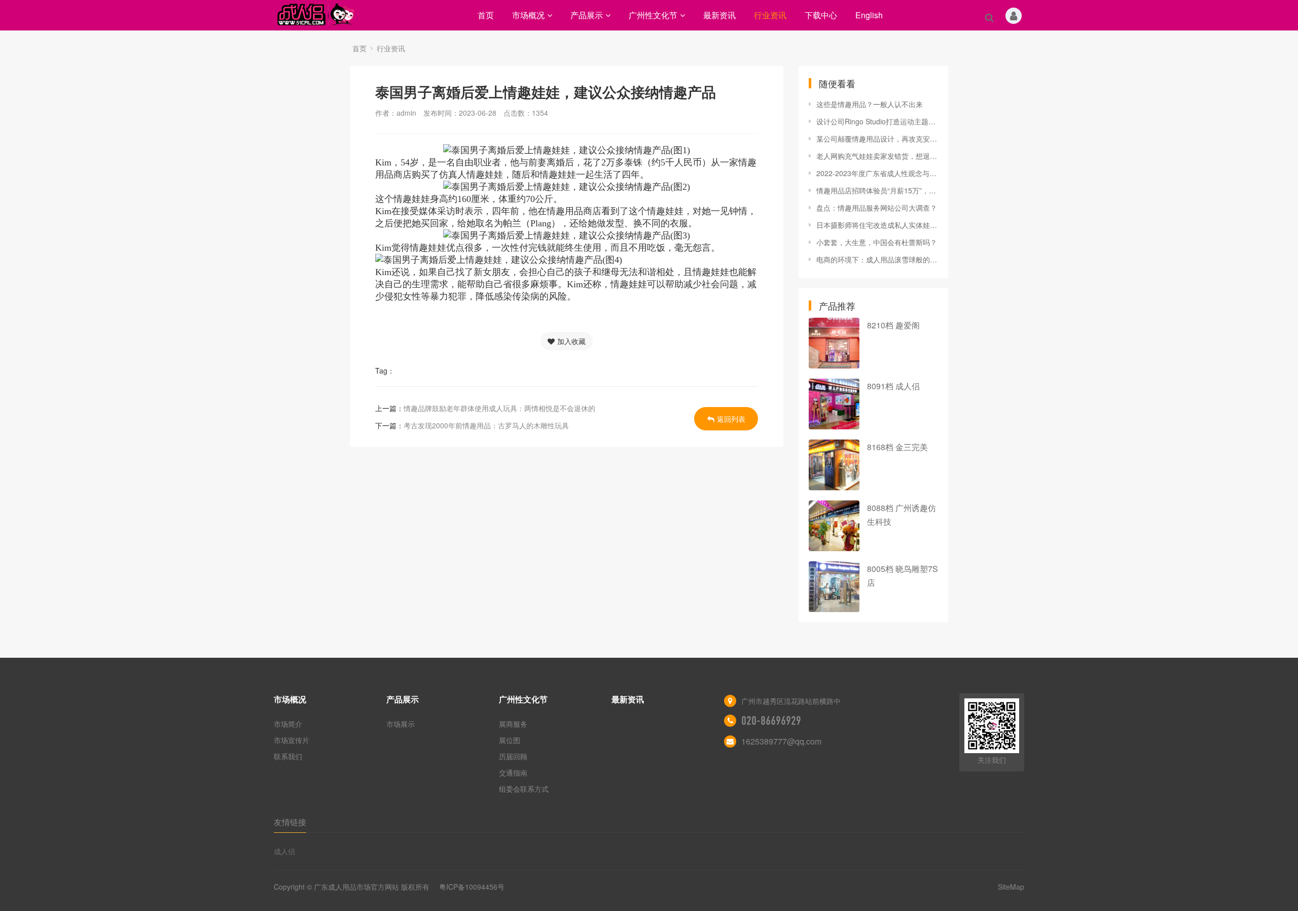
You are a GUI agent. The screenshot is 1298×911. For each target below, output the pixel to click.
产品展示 (586, 15)
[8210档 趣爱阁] (834, 343)
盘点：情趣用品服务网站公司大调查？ (876, 208)
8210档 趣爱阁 (893, 325)
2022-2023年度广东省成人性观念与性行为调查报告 (877, 173)
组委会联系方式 (524, 789)
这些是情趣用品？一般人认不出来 (869, 104)
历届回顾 (513, 756)
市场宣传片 (291, 740)
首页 (486, 15)
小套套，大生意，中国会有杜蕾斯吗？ (876, 242)
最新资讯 (719, 15)
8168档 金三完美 (897, 447)
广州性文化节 (653, 15)
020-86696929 (771, 720)
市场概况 (528, 15)
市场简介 (288, 724)
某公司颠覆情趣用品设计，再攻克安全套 (877, 138)
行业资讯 (770, 15)
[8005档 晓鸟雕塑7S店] (834, 586)
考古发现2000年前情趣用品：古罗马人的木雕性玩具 (486, 425)
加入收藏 (571, 341)
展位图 (509, 740)
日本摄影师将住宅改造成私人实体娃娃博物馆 (877, 225)
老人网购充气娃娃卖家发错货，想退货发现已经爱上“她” (877, 156)
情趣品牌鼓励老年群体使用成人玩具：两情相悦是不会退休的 (499, 408)
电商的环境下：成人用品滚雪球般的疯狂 (877, 259)
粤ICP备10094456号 (471, 887)
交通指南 (513, 772)
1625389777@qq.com (781, 741)
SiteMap (1011, 887)
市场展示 (400, 724)
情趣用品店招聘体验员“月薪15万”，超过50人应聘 (877, 190)
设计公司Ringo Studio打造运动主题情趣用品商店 (877, 121)
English (869, 15)
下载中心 (821, 15)
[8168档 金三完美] (834, 465)
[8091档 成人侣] (834, 404)
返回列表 (731, 419)
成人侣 (284, 851)
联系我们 (288, 756)
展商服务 (513, 724)
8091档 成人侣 (893, 386)
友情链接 (290, 822)
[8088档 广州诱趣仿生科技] (834, 525)
